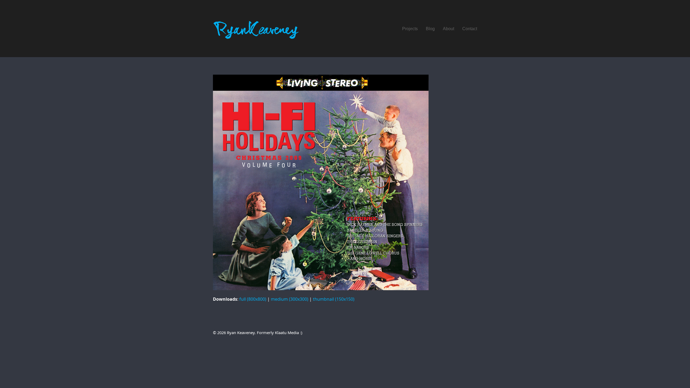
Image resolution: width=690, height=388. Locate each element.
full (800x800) (252, 299)
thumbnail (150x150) (333, 299)
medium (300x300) (289, 299)
